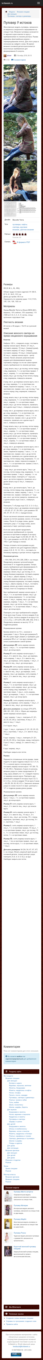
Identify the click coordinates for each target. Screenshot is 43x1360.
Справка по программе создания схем (21, 1321)
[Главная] (6, 12)
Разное (8, 1162)
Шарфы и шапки (15, 1121)
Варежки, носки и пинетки (19, 1131)
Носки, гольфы (15, 1092)
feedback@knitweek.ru (21, 1346)
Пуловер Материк (21, 1205)
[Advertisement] (21, 954)
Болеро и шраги (15, 1083)
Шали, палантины (16, 1104)
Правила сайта (12, 1324)
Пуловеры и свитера (17, 1119)
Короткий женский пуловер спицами (25, 1247)
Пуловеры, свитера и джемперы (19, 16)
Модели (12, 12)
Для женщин (12, 14)
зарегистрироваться (14, 1058)
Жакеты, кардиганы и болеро (20, 1133)
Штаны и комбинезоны (18, 1128)
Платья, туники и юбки (18, 1100)
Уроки (6, 1166)
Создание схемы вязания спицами (19, 1318)
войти (19, 1056)
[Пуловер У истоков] (20, 89)
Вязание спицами (23, 12)
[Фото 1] (20, 138)
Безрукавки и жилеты (17, 1112)
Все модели (8, 1076)
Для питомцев (12, 1148)
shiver (9, 55)
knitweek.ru (7, 3)
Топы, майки (14, 1102)
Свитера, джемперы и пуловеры (21, 1138)
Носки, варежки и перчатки (19, 1114)
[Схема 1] (20, 209)
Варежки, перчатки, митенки (20, 1085)
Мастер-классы (10, 1174)
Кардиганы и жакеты (17, 1116)
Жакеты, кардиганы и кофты (20, 1090)
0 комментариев (19, 60)
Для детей (11, 1124)
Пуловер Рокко (20, 1233)
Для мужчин (12, 1109)
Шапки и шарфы (15, 1140)
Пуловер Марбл (20, 1219)
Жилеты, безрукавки (17, 1088)
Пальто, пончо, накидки (18, 1095)
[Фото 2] (20, 181)
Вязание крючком (12, 1150)
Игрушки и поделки (12, 1160)
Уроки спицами (11, 1168)
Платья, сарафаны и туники (20, 1136)
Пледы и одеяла (15, 1143)
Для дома (11, 1145)
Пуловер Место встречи (23, 1192)
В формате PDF (23, 242)
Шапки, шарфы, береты (18, 1107)
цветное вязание (27, 229)
